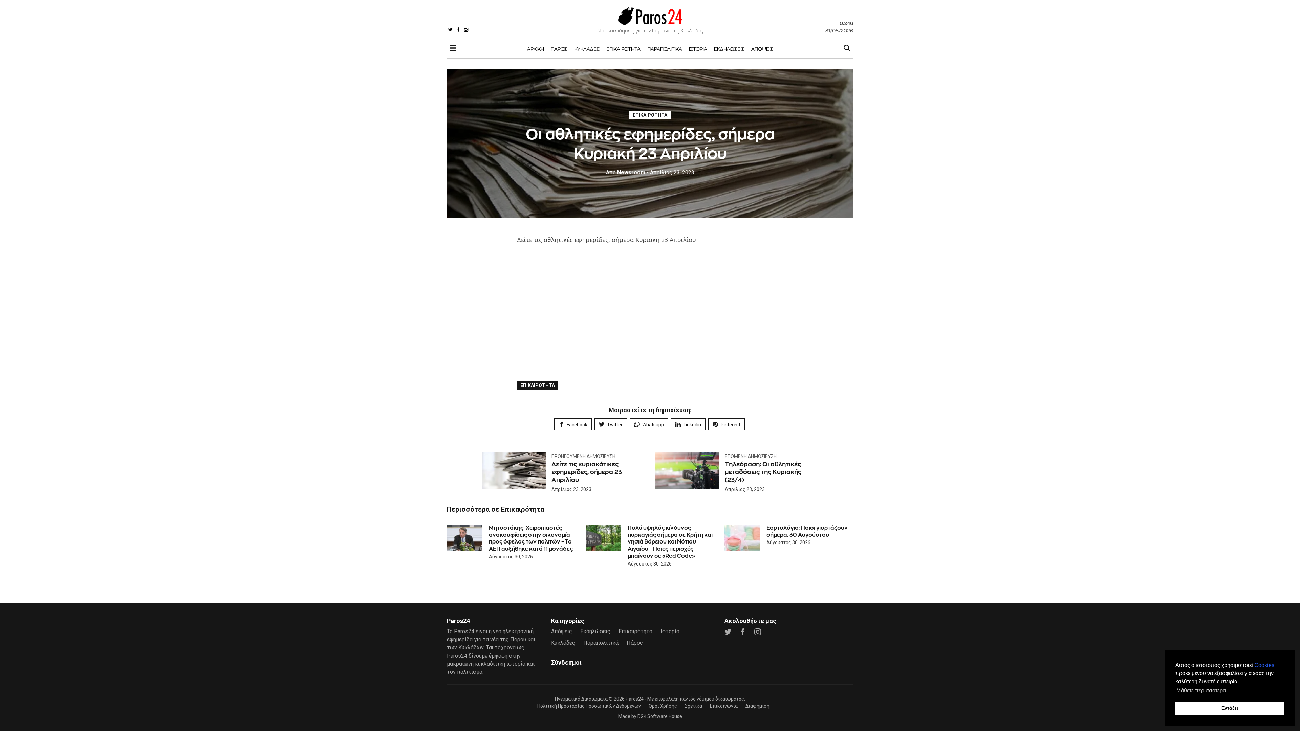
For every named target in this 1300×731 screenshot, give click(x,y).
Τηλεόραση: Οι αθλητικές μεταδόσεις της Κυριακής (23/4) (763, 472)
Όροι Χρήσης (663, 706)
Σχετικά (693, 706)
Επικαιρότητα (623, 48)
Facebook (577, 424)
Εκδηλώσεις (729, 48)
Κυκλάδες (587, 48)
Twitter (615, 424)
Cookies (1264, 665)
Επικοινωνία (724, 706)
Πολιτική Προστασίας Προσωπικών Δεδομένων (589, 706)
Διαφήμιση (757, 706)
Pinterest (730, 424)
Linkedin (692, 424)
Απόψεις (762, 48)
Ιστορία (698, 48)
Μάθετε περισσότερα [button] (1201, 690)
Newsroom (625, 172)
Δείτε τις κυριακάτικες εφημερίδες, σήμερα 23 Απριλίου (586, 472)
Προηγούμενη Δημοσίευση (583, 456)
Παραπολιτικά (664, 48)
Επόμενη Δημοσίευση (751, 456)
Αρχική (535, 48)
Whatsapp (653, 424)
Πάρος (559, 48)
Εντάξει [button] (1229, 708)
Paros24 (635, 699)
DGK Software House (659, 716)
